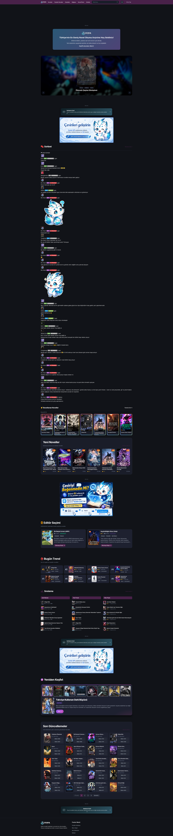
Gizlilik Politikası (76, 825)
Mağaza (74, 2)
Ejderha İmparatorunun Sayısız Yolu (78, 578)
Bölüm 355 (101, 753)
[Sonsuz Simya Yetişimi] (91, 738)
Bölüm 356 (101, 751)
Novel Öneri (81, 2)
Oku (59, 711)
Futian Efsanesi (101, 577)
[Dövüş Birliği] (113, 787)
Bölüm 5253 (123, 751)
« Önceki (76, 795)
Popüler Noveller (58, 2)
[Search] (117, 2)
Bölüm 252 (79, 753)
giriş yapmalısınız (58, 401)
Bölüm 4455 (123, 790)
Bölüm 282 (123, 778)
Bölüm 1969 (79, 738)
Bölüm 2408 (57, 753)
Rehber (74, 833)
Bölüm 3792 (101, 738)
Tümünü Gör (128, 146)
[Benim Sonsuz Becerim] (69, 774)
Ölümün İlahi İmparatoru (121, 747)
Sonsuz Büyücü (100, 746)
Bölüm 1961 (101, 778)
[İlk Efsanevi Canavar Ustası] (69, 738)
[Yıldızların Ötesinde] (47, 738)
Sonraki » (96, 795)
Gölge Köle (54, 567)
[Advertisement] (86, 14)
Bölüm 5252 (123, 753)
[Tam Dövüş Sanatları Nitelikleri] (91, 762)
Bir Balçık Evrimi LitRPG (61, 531)
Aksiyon (103, 536)
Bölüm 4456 (123, 787)
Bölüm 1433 (79, 766)
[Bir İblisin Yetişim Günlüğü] (69, 762)
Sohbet (88, 2)
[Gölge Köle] (113, 738)
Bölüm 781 (79, 790)
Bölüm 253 (79, 751)
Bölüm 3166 (123, 741)
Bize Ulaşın (75, 828)
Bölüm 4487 (57, 741)
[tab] (47, 691)
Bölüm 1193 (57, 787)
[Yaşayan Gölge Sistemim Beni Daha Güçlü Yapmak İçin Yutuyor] (47, 787)
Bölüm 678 (101, 787)
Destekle (67, 2)
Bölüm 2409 (57, 751)
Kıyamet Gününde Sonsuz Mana (125, 567)
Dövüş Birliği (121, 783)
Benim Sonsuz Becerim (77, 771)
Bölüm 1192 (57, 790)
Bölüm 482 (123, 763)
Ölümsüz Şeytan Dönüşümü (86, 90)
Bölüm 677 (101, 790)
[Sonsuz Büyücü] (91, 750)
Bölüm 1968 (79, 741)
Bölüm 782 (79, 787)
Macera (62, 536)
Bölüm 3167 (123, 738)
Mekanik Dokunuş (79, 567)
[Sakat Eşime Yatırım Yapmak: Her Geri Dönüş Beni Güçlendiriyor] (113, 774)
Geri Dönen (114, 536)
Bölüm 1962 (101, 775)
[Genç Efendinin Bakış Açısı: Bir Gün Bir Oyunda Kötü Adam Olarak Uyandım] (113, 762)
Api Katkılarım (75, 830)
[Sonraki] (129, 92)
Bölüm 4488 (57, 738)
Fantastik (57, 536)
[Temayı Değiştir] (122, 2)
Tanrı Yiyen (55, 758)
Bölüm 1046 (57, 763)
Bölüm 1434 (79, 763)
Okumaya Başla (59, 545)
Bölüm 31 (79, 778)
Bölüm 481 (123, 766)
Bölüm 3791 (101, 741)
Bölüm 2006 (57, 778)
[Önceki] (43, 92)
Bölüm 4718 (101, 766)
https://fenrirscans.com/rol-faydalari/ (51, 399)
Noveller (50, 2)
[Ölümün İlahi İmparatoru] (113, 750)
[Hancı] (47, 750)
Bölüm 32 (79, 775)
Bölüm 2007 (57, 775)
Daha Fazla (128, 591)
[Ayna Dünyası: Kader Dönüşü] (69, 750)
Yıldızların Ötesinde (57, 734)
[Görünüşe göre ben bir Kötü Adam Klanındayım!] (91, 787)
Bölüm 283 (123, 775)
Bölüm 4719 (101, 763)
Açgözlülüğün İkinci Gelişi (109, 531)
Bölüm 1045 (57, 766)
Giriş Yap (128, 2)
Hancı (53, 746)
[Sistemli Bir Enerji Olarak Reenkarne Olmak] (91, 774)
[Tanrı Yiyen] (47, 762)
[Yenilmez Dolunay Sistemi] (47, 774)
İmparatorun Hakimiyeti (123, 577)
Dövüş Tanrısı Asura (102, 567)
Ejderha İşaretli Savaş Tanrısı (55, 577)
